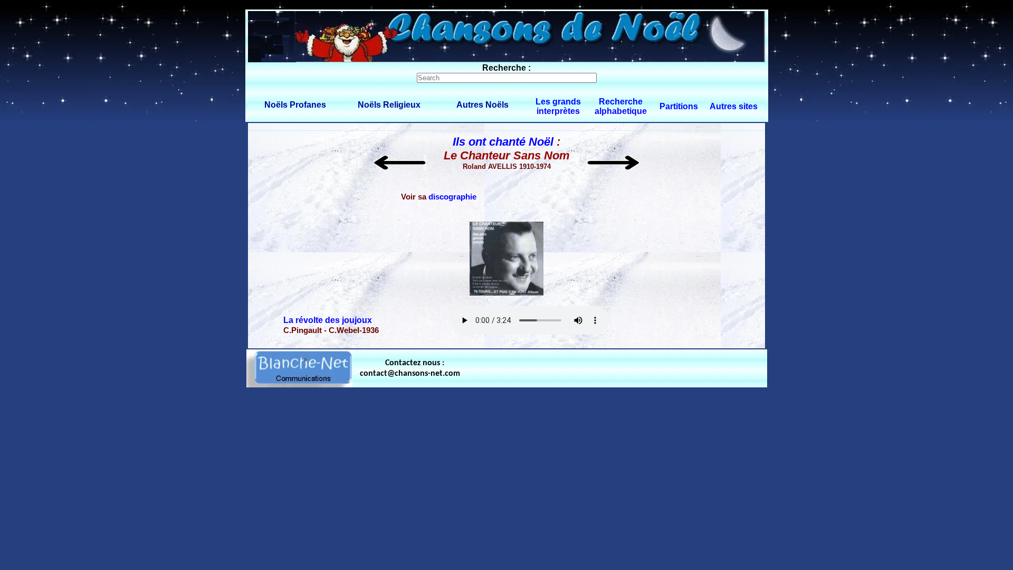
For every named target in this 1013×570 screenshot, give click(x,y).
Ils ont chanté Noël (503, 141)
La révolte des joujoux (327, 320)
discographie (452, 196)
